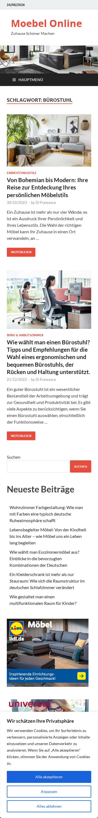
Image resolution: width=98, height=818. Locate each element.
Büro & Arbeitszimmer (25, 335)
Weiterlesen (19, 251)
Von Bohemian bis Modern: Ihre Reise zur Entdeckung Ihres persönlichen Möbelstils (47, 187)
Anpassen (49, 791)
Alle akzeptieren (49, 776)
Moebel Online (46, 23)
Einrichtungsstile (21, 173)
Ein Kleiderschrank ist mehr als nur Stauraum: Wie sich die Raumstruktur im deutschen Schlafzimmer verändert (47, 581)
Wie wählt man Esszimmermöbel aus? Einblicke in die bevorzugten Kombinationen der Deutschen (44, 558)
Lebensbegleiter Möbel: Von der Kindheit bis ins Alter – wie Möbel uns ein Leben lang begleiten (48, 536)
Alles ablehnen (49, 806)
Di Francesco (46, 202)
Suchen (13, 456)
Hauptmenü (31, 79)
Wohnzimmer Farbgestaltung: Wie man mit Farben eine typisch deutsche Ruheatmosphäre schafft (46, 514)
